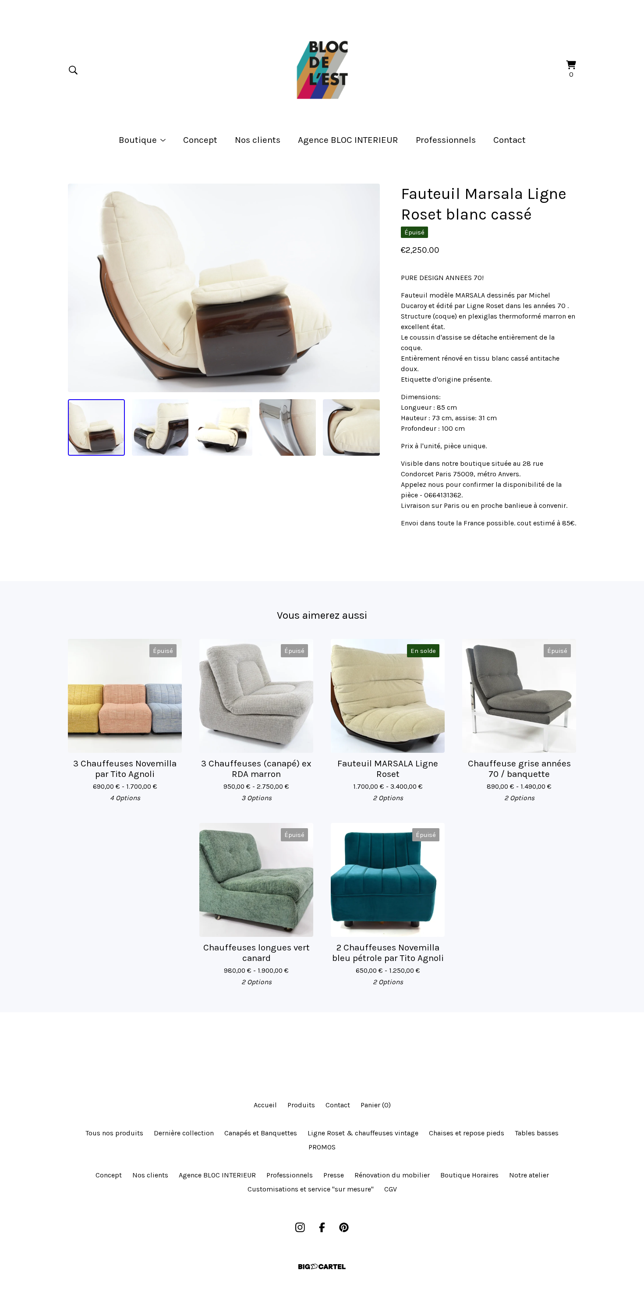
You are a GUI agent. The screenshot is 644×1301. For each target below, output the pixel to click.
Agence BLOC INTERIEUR (348, 140)
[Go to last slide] (80, 287)
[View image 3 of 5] (223, 427)
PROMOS (322, 1147)
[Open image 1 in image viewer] (224, 288)
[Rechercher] (73, 70)
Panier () (376, 1105)
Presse (333, 1175)
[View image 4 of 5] (287, 427)
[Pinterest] (343, 1227)
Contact (509, 140)
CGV (390, 1189)
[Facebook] (322, 1227)
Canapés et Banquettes (260, 1133)
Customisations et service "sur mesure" (311, 1189)
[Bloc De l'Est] (322, 70)
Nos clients (257, 140)
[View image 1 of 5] (96, 427)
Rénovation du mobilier (392, 1175)
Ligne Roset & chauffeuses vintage (363, 1133)
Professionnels (446, 140)
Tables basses (537, 1133)
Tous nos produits (114, 1133)
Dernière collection (184, 1133)
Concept (200, 140)
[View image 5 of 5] (351, 427)
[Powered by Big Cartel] (322, 1266)
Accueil (265, 1105)
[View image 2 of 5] (160, 427)
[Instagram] (300, 1227)
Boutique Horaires (469, 1175)
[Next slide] (368, 287)
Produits (301, 1105)
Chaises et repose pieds (466, 1133)
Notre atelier (529, 1175)
